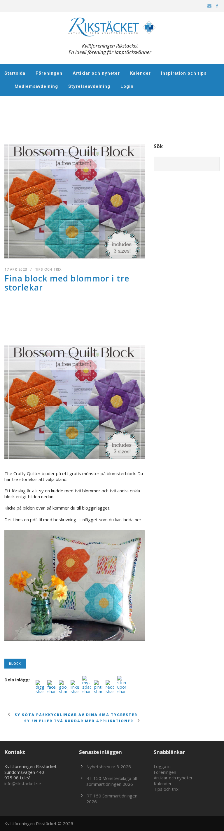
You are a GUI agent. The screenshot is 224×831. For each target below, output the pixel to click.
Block (15, 663)
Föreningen (49, 73)
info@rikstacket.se (22, 783)
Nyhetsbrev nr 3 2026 (108, 766)
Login (127, 86)
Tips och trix (48, 269)
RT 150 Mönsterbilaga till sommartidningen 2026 (111, 781)
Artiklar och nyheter (96, 73)
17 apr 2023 (15, 269)
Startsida (14, 73)
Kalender (140, 73)
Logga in (162, 766)
